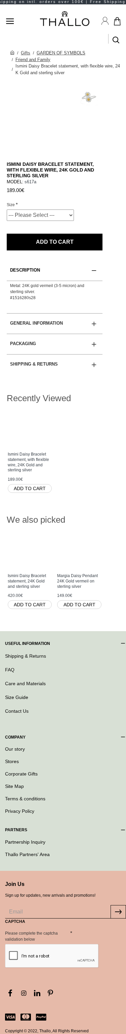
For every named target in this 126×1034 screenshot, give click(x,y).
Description (25, 270)
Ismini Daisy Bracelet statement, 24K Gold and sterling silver (27, 581)
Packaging (23, 343)
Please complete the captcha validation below (31, 936)
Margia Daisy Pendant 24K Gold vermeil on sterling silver (77, 581)
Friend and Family (32, 59)
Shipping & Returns (34, 364)
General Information (36, 323)
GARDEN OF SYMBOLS (61, 52)
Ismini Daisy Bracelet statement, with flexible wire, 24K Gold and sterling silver (28, 462)
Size (11, 204)
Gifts (25, 52)
